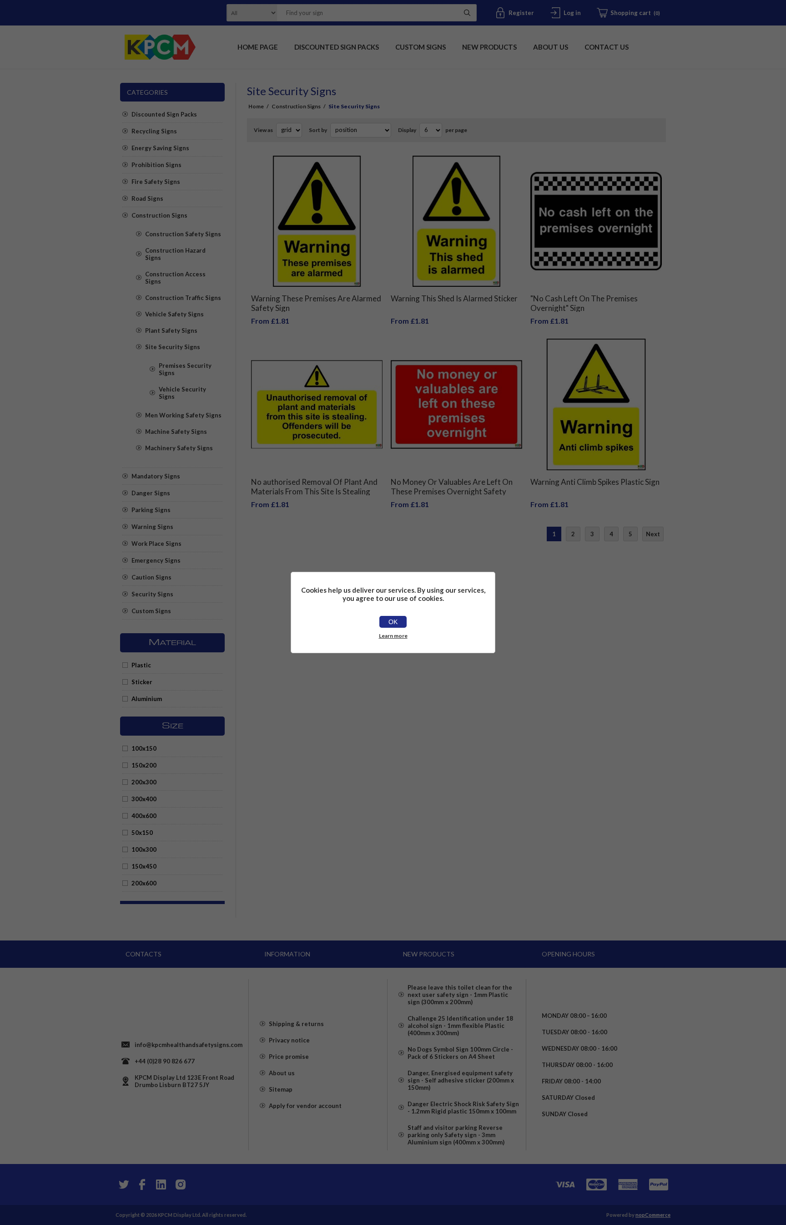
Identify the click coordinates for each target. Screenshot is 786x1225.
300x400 (143, 799)
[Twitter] (123, 1184)
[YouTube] (161, 1184)
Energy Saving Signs (160, 148)
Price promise (289, 1056)
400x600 (143, 815)
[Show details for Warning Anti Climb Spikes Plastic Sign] (596, 404)
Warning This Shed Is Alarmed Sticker (454, 298)
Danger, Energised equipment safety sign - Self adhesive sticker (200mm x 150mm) (461, 1080)
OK (393, 621)
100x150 (143, 748)
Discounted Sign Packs (164, 114)
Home (256, 106)
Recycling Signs (154, 131)
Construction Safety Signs (183, 234)
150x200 (143, 765)
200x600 (143, 883)
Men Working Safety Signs (183, 415)
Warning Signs (152, 526)
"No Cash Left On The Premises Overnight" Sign (584, 303)
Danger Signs (150, 493)
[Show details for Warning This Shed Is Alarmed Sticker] (456, 221)
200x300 (143, 782)
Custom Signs (151, 611)
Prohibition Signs (156, 164)
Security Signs (152, 594)
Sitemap (280, 1089)
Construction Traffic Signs (183, 297)
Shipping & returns (296, 1023)
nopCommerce (652, 1215)
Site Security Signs (172, 347)
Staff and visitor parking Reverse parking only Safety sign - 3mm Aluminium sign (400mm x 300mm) (456, 1135)
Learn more (393, 635)
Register (521, 12)
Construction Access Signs (175, 277)
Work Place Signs (156, 543)
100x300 (143, 849)
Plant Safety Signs (171, 330)
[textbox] (365, 12)
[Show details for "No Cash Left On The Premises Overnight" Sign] (596, 221)
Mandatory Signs (155, 476)
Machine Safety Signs (176, 431)
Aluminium (146, 698)
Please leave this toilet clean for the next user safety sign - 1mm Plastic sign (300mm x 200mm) (460, 995)
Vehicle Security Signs (182, 393)
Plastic (141, 665)
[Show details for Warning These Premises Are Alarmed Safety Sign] (317, 221)
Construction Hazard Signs (175, 254)
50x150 (142, 832)
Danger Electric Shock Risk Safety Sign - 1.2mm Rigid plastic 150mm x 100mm (463, 1107)
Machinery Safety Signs (179, 448)
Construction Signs (159, 215)
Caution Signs (151, 577)
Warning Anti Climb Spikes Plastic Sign (595, 482)
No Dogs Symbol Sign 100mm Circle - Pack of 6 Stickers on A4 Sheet (460, 1053)
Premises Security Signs (185, 369)
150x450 (143, 866)
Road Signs (147, 198)
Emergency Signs (156, 560)
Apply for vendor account (305, 1105)
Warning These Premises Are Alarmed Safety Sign (316, 303)
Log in (572, 12)
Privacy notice (289, 1040)
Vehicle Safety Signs (174, 314)
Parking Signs (151, 509)
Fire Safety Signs (155, 181)
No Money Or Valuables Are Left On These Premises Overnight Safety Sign (452, 491)
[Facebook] (142, 1184)
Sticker (141, 682)
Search (467, 12)
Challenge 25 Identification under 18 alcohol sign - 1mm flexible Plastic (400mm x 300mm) (460, 1026)
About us (282, 1073)
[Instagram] (180, 1184)
